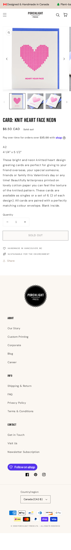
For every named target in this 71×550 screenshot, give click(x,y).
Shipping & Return (19, 386)
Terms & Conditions (21, 411)
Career (12, 362)
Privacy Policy (17, 402)
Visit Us (12, 443)
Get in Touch (16, 435)
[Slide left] (7, 59)
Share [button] (11, 260)
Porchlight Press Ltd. (28, 526)
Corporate (14, 345)
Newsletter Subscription (24, 452)
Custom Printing (18, 336)
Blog (10, 353)
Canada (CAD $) (33, 499)
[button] (5, 15)
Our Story (14, 328)
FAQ (10, 394)
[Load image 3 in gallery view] (53, 101)
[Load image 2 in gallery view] (35, 101)
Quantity (8, 214)
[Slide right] (64, 59)
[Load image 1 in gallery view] (17, 101)
